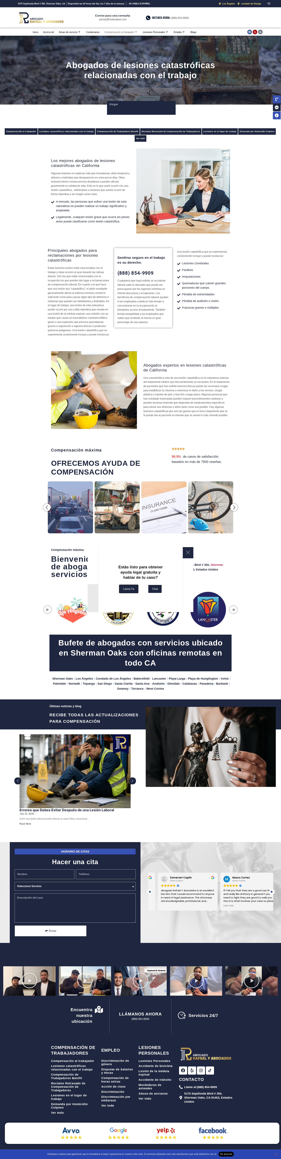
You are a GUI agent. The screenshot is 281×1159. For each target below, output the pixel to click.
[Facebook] (249, 32)
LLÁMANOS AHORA (140, 1014)
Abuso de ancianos (153, 1093)
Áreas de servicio (68, 32)
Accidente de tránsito (155, 1079)
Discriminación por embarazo (115, 1098)
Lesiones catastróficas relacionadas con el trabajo (67, 131)
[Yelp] (255, 32)
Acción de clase (113, 1086)
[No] (276, 1154)
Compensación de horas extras (115, 1079)
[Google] (260, 32)
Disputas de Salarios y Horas (117, 1071)
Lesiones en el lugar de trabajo (219, 131)
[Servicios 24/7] (182, 1015)
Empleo (178, 32)
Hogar (114, 104)
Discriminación (112, 1091)
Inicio (35, 32)
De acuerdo (226, 1154)
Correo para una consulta (112, 15)
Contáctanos (93, 32)
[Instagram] (201, 1070)
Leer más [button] (220, 905)
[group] (73, 609)
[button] (47, 507)
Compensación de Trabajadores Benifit (117, 131)
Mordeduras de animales (150, 1086)
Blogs (193, 32)
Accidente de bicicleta (156, 1066)
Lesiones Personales (154, 32)
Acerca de (48, 32)
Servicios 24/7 (203, 1015)
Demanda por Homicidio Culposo (257, 131)
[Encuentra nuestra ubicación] (99, 1010)
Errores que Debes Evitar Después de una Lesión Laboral (67, 810)
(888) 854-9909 (135, 273)
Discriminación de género (115, 1062)
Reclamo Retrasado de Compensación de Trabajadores (171, 131)
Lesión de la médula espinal (154, 1073)
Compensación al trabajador (119, 32)
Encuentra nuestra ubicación (81, 1015)
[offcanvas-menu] (268, 3)
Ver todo (140, 138)
